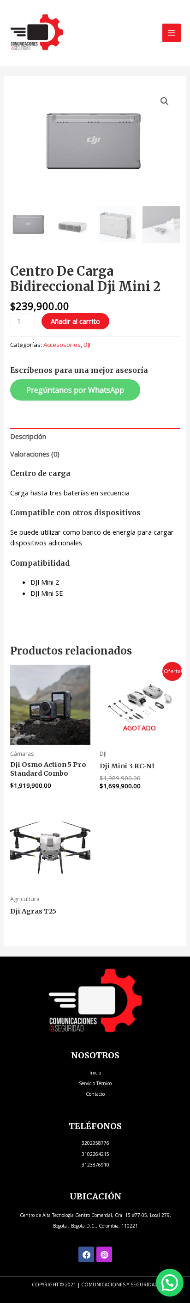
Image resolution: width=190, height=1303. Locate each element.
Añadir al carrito (75, 321)
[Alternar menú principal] (171, 33)
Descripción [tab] (28, 436)
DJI (86, 344)
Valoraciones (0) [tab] (34, 453)
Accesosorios (62, 344)
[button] (164, 101)
